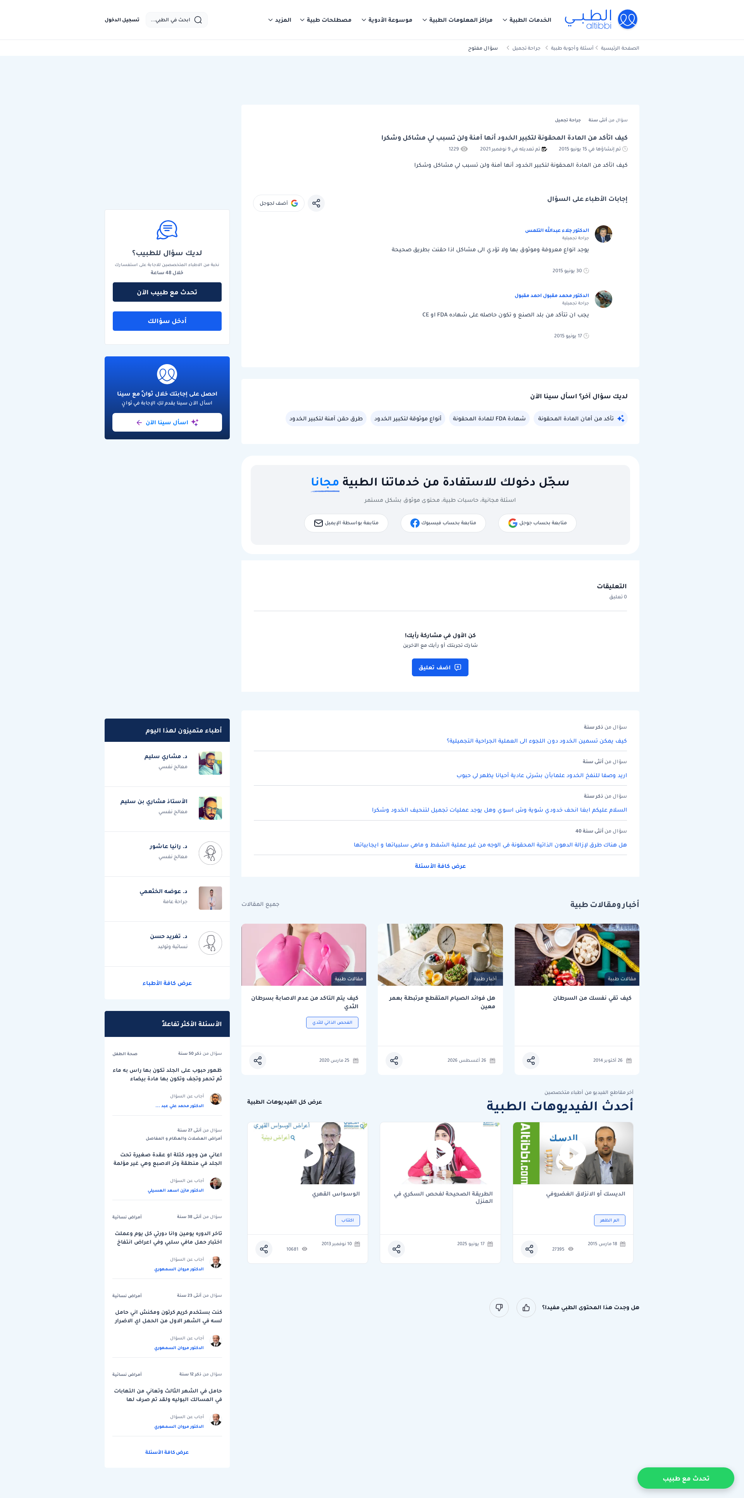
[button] (527, 20)
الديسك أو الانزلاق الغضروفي (585, 1194)
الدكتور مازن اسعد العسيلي (176, 1190)
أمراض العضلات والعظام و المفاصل (184, 1138)
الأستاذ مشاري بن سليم (154, 801)
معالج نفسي (173, 766)
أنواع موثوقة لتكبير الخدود (407, 418)
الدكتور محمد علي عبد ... (179, 1105)
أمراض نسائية (127, 1216)
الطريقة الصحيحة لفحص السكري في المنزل (443, 1197)
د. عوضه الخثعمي (164, 891)
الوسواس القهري (336, 1194)
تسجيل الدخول (122, 20)
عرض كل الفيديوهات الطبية (284, 1102)
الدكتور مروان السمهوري (179, 1268)
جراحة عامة (175, 901)
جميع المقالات (260, 904)
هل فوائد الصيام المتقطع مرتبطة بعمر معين (442, 1002)
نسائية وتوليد (173, 946)
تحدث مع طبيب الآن (167, 292)
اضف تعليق (434, 667)
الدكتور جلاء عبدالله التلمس (557, 230)
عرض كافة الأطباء (167, 983)
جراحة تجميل (526, 48)
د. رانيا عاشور (169, 846)
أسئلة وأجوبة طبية (572, 48)
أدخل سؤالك (167, 321)
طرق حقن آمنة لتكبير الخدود (326, 418)
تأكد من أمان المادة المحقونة (576, 418)
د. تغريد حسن (169, 936)
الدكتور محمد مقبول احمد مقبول (552, 295)
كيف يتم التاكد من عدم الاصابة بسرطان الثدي (304, 1002)
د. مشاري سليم (166, 756)
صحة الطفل (125, 1053)
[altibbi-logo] (601, 19)
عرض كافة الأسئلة (440, 866)
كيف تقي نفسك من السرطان (592, 997)
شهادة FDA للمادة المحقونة (489, 418)
